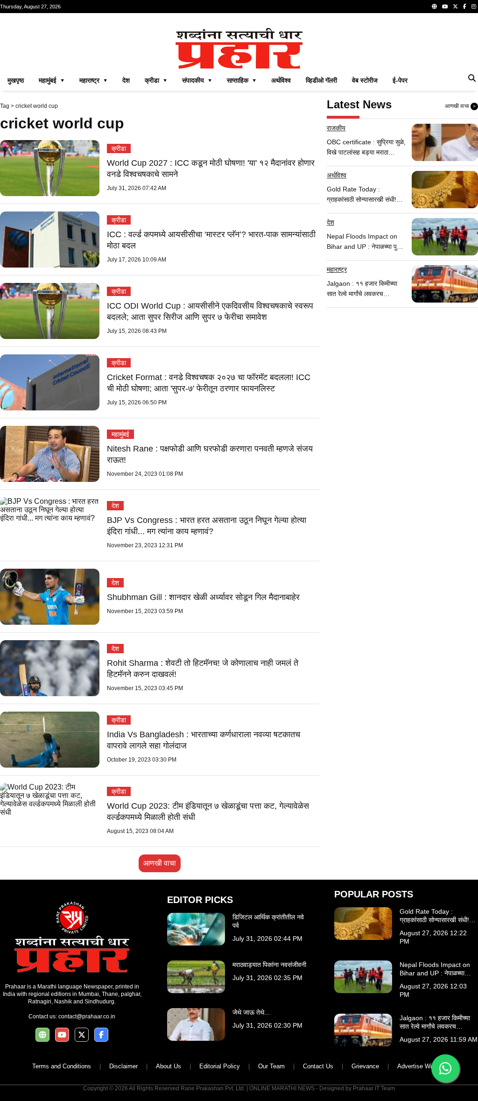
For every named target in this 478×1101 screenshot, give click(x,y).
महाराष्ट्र (337, 269)
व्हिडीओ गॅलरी (321, 80)
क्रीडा (119, 148)
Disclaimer (123, 1066)
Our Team (271, 1066)
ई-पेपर (400, 80)
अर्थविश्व (281, 80)
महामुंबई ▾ (51, 80)
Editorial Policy (219, 1066)
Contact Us (318, 1066)
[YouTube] (445, 6)
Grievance (365, 1066)
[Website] (434, 6)
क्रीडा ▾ (156, 80)
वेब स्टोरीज (365, 80)
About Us (168, 1066)
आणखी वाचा (159, 863)
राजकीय (336, 128)
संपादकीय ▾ (197, 80)
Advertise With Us (421, 1066)
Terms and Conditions (61, 1066)
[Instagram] (473, 6)
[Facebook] (464, 6)
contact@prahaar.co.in (86, 1016)
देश (126, 80)
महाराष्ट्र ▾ (93, 80)
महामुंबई (120, 434)
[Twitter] (455, 6)
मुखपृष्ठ (15, 80)
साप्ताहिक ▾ (241, 80)
